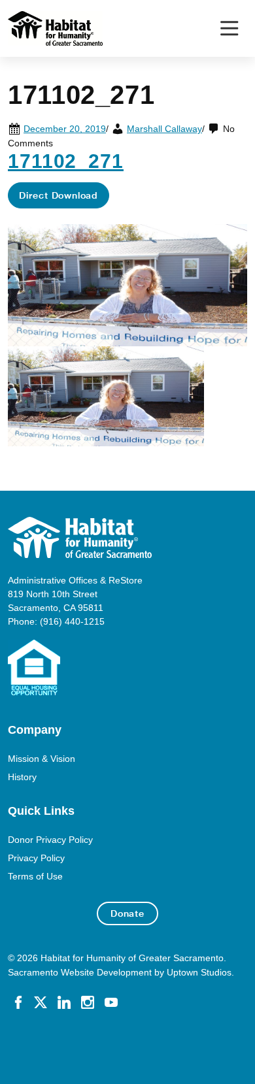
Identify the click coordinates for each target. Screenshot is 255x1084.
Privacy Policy (36, 858)
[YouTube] (111, 1001)
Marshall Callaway (164, 128)
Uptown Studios (199, 972)
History (22, 777)
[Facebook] (18, 1001)
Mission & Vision (41, 758)
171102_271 (66, 161)
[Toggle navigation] (229, 28)
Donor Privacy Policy (50, 839)
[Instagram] (87, 1001)
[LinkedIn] (64, 1001)
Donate (127, 913)
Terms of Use (35, 876)
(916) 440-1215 (72, 621)
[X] (40, 1001)
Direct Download (58, 195)
